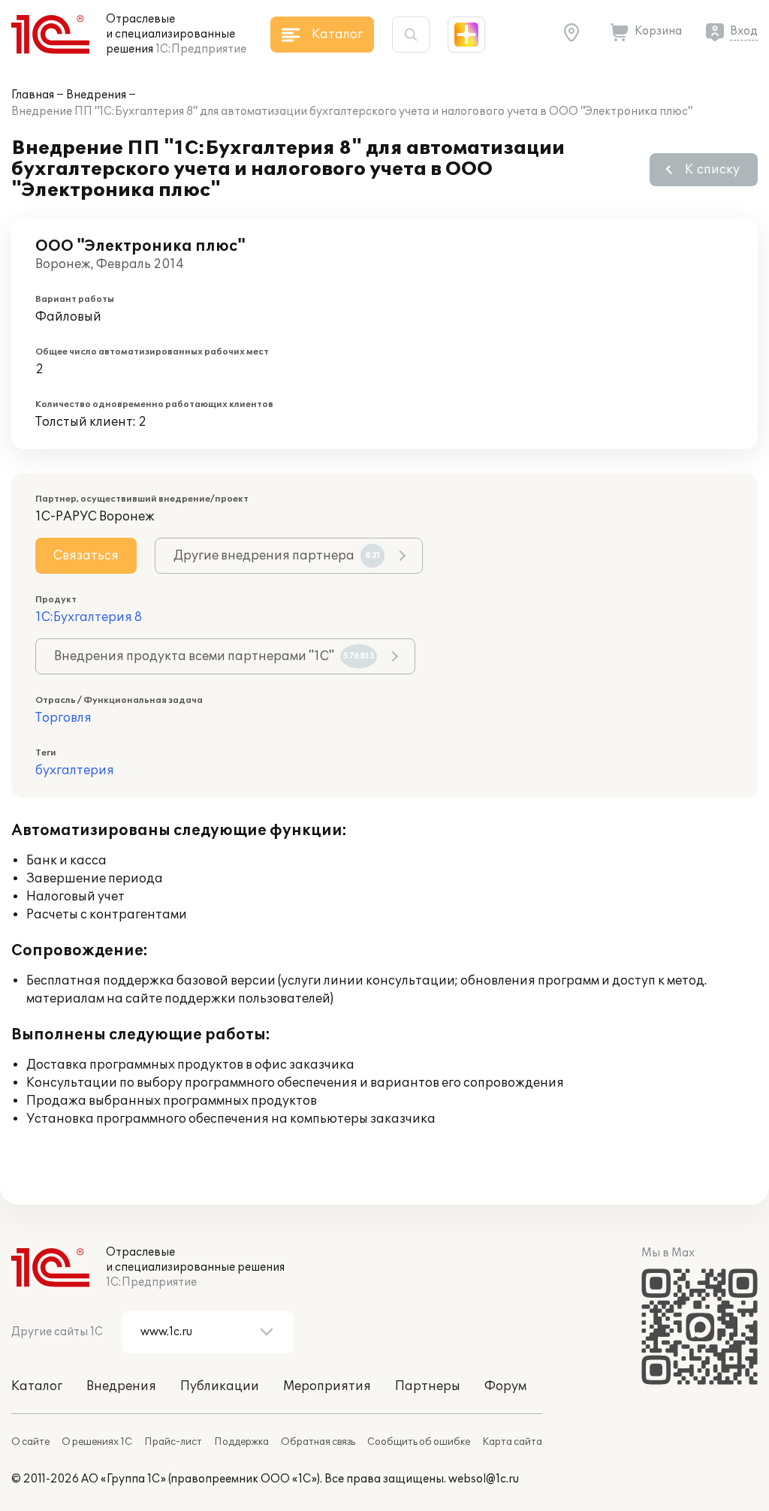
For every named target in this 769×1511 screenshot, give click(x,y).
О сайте (30, 1442)
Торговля (63, 717)
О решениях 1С (97, 1442)
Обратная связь (318, 1442)
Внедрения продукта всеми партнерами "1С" (214, 656)
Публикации (219, 1386)
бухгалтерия (74, 770)
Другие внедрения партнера (276, 555)
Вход (744, 31)
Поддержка (241, 1442)
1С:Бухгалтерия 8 (88, 617)
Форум (505, 1386)
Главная (32, 95)
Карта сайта (512, 1442)
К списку (712, 169)
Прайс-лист (173, 1442)
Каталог (36, 1386)
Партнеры (427, 1386)
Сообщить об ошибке (418, 1442)
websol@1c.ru (483, 1479)
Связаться (86, 555)
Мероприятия (327, 1386)
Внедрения (96, 95)
